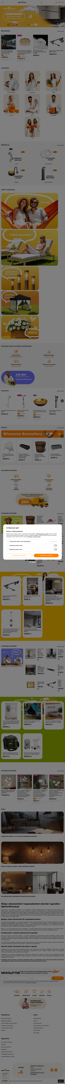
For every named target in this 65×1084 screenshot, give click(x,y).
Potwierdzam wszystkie (46, 555)
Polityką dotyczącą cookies (42, 533)
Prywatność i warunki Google (33, 536)
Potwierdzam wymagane (19, 555)
